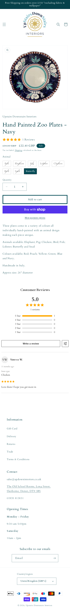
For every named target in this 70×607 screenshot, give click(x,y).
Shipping (18, 150)
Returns (11, 444)
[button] (4, 24)
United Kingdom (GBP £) (33, 581)
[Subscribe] (54, 558)
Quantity (7, 179)
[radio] (7, 164)
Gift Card (12, 428)
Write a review (31, 343)
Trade (10, 451)
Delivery (11, 436)
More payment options (35, 217)
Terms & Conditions (18, 459)
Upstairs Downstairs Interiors (39, 605)
